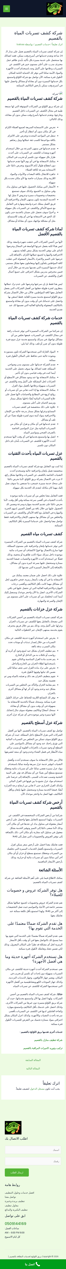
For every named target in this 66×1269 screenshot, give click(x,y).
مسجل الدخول (37, 1088)
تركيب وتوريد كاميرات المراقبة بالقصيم (42, 1048)
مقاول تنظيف (11, 1205)
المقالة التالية (33, 1068)
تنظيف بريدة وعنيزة (15, 1201)
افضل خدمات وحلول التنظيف (19, 1192)
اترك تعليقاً (57, 44)
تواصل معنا (10, 1196)
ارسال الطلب (16, 1172)
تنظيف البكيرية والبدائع (16, 1209)
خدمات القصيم (42, 44)
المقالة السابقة (33, 1060)
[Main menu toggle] (6, 8)
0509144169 (15, 1223)
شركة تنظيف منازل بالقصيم (48, 1039)
